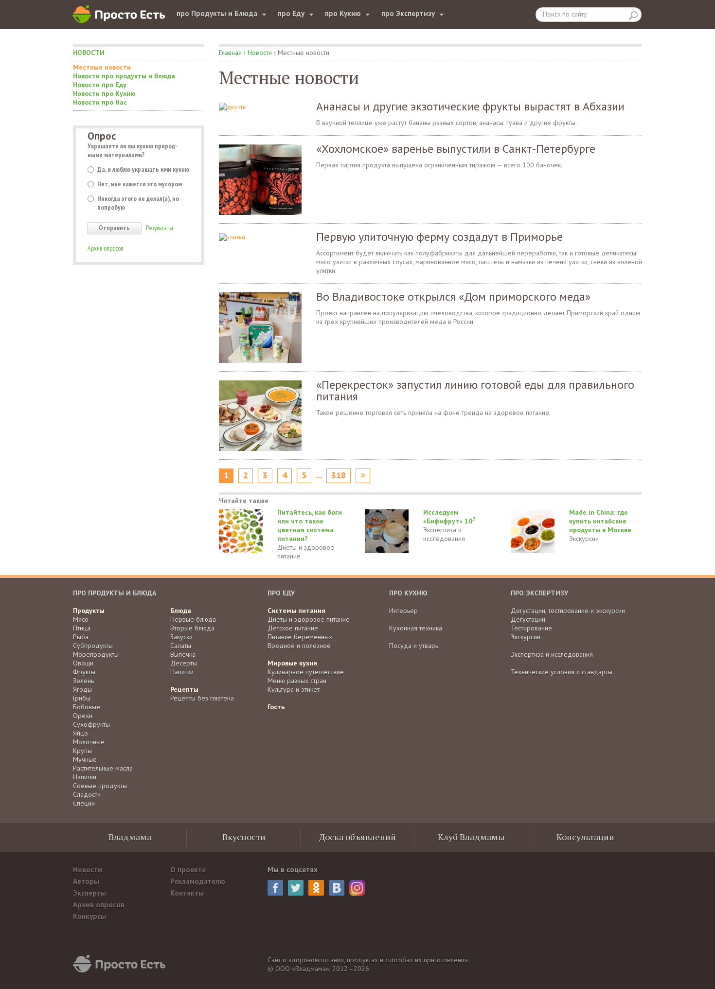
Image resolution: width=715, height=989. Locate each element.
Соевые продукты (100, 785)
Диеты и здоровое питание (305, 551)
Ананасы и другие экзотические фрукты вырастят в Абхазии (470, 106)
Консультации (585, 836)
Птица (81, 628)
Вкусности (244, 836)
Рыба (81, 636)
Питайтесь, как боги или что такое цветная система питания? (309, 525)
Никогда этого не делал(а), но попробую (138, 203)
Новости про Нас (100, 102)
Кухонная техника (415, 628)
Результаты (159, 227)
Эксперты (89, 893)
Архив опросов (105, 248)
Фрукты (84, 671)
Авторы (86, 881)
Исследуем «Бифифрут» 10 (449, 516)
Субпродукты (93, 645)
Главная (230, 52)
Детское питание (293, 628)
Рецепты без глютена (202, 698)
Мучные (85, 759)
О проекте (188, 869)
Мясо (81, 619)
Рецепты (184, 689)
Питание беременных (300, 636)
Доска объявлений (357, 836)
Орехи (82, 715)
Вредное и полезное (299, 645)
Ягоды (82, 689)
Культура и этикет (294, 689)
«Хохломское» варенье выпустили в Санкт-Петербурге (455, 148)
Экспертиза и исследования (444, 534)
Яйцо (80, 733)
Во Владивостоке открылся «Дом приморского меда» (453, 296)
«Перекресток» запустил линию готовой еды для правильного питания (475, 390)
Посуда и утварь (413, 645)
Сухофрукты (91, 724)
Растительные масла (103, 768)
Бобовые (86, 706)
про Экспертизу (408, 13)
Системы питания (296, 610)
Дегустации (528, 619)
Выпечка (183, 654)
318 (338, 475)
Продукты (89, 610)
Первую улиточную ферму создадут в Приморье (439, 236)
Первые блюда (193, 619)
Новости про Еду (99, 84)
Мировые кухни (292, 663)
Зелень (83, 680)
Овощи (83, 663)
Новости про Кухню (104, 93)
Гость (276, 706)
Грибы (81, 698)
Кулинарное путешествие (306, 671)
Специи (84, 803)
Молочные (89, 741)
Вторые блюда (192, 628)
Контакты (187, 893)
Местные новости (102, 67)
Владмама (129, 836)
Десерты (183, 663)
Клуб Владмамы (471, 836)
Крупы (82, 750)
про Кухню (343, 13)
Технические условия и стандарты (561, 671)
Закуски (181, 636)
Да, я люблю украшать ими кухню (143, 169)
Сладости (87, 794)
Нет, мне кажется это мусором (139, 184)
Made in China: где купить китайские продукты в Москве (600, 521)
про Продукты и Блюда (217, 13)
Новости (89, 52)
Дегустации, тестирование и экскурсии (568, 610)
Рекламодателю (197, 881)
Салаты (180, 645)
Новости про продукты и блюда (124, 76)
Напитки (84, 777)
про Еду (291, 13)
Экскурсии (584, 538)
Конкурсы (89, 916)
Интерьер (403, 610)
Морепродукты (96, 654)
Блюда (180, 610)
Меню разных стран (297, 680)
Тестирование (531, 628)
